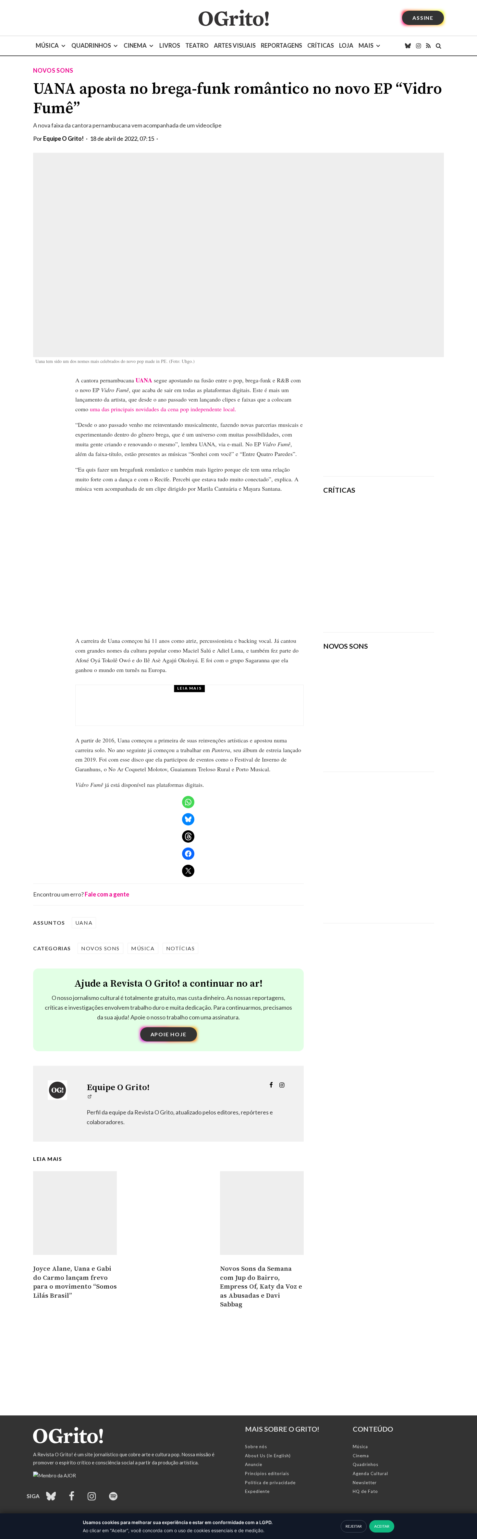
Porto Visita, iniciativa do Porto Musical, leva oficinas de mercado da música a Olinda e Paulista (204, 711)
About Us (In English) (268, 1455)
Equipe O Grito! (63, 138)
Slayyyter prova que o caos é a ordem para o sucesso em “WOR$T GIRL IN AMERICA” (397, 518)
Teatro (197, 45)
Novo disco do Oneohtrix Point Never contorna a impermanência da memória (399, 604)
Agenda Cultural (370, 1473)
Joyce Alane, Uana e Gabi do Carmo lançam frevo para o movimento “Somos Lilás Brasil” (75, 1282)
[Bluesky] (407, 45)
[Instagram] (418, 45)
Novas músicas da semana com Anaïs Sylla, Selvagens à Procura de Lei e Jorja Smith (370, 745)
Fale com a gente (107, 894)
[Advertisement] (378, 421)
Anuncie (253, 1464)
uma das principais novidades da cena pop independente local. (163, 409)
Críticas (320, 45)
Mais (366, 45)
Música (47, 45)
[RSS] (428, 45)
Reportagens (281, 45)
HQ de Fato (365, 1491)
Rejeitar (354, 1526)
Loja (346, 45)
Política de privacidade (270, 1482)
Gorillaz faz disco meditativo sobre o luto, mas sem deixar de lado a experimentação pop (396, 559)
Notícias (180, 948)
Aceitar (381, 1526)
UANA (144, 380)
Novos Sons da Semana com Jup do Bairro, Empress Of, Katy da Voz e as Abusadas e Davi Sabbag (261, 1287)
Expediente (257, 1491)
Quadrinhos (91, 45)
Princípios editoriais (267, 1473)
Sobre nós (256, 1446)
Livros (169, 45)
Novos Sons (53, 70)
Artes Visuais (235, 45)
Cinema (135, 45)
